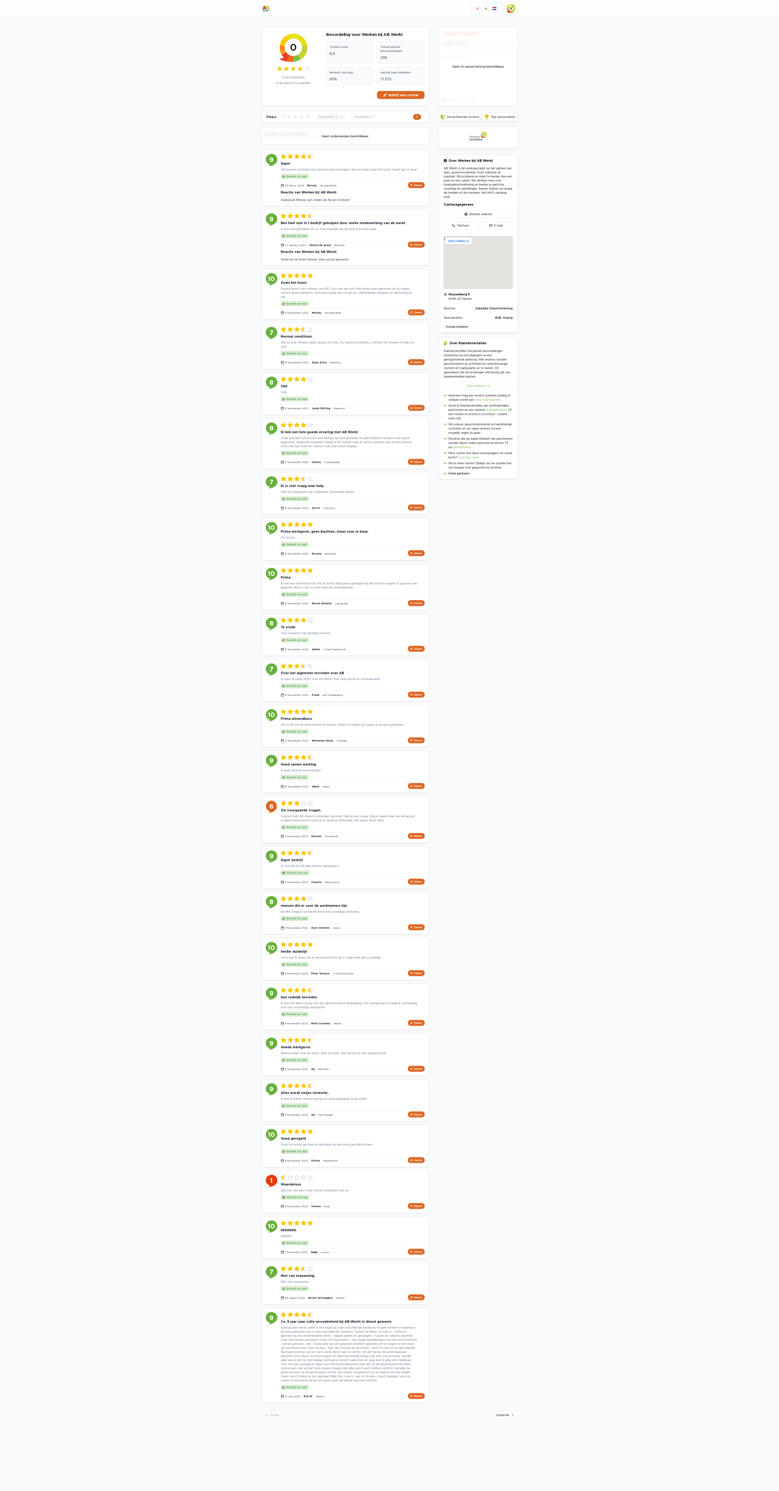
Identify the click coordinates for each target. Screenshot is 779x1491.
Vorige (274, 1415)
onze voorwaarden (488, 399)
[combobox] (330, 116)
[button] (478, 472)
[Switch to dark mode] (485, 8)
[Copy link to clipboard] (477, 8)
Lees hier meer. (468, 457)
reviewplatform (496, 409)
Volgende (502, 1415)
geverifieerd (461, 447)
